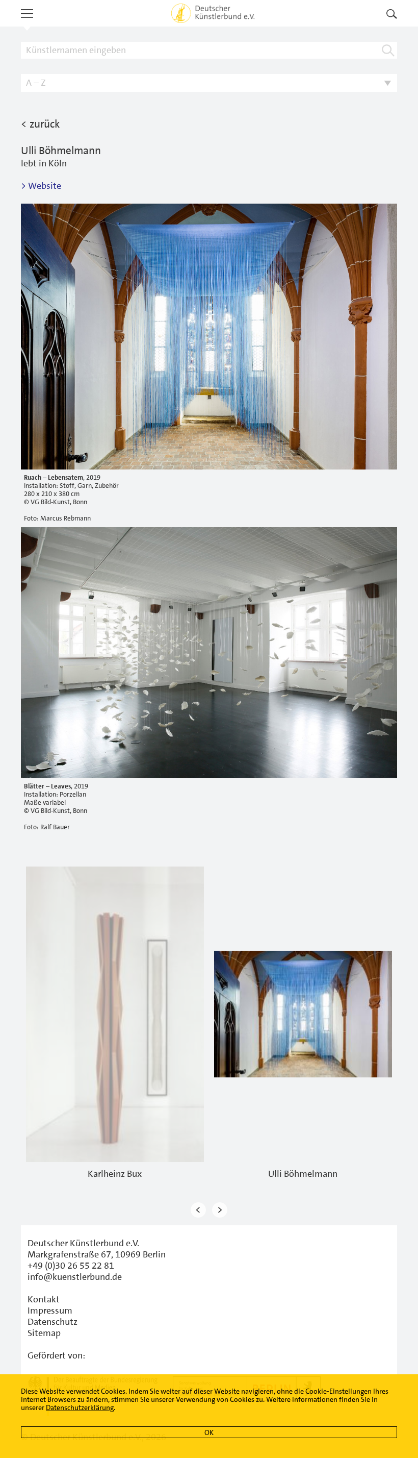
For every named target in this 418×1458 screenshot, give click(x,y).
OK (209, 1432)
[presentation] (198, 1210)
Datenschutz (52, 1322)
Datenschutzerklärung (80, 1407)
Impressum (50, 1310)
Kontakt (44, 1299)
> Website (41, 186)
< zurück (40, 124)
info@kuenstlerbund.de (75, 1277)
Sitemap (44, 1333)
